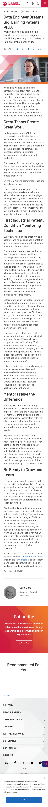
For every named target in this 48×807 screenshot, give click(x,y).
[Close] (45, 778)
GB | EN (24, 769)
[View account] (37, 3)
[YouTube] (32, 762)
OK (24, 800)
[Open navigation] (44, 3)
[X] (23, 762)
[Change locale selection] (33, 3)
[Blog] (40, 762)
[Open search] (28, 3)
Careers (23, 560)
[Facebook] (15, 762)
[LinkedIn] (7, 762)
